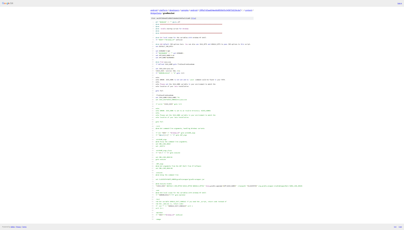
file (193, 18)
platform (163, 10)
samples (185, 10)
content (248, 10)
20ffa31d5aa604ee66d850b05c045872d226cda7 (220, 10)
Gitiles (13, 227)
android (153, 10)
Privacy (18, 227)
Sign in (399, 3)
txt (395, 227)
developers (174, 10)
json (400, 227)
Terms (24, 227)
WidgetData (155, 13)
